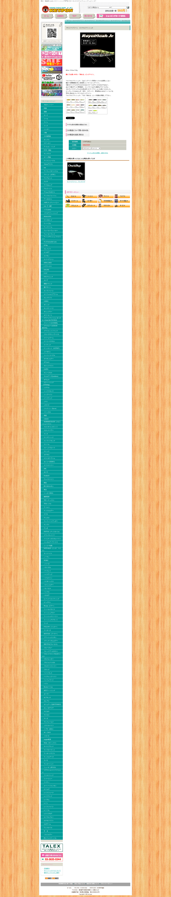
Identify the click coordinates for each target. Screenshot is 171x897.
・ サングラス (46, 153)
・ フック (45, 125)
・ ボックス (45, 139)
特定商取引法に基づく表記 (66, 883)
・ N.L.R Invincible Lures (49, 242)
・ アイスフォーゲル (48, 160)
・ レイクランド (47, 796)
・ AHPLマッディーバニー (50, 202)
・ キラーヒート (47, 315)
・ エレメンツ (46, 249)
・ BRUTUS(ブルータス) (49, 644)
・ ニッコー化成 (47, 545)
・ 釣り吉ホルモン (48, 486)
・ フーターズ (46, 630)
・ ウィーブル (46, 223)
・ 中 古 (45, 831)
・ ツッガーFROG (47, 493)
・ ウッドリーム (47, 227)
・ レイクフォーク (48, 792)
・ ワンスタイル (47, 827)
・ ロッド (45, 115)
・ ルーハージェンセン (49, 785)
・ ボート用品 (46, 157)
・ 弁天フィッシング (48, 690)
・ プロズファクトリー (49, 666)
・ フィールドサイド (48, 609)
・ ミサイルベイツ (48, 725)
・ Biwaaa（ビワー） (48, 606)
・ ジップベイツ (47, 394)
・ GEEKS (45, 301)
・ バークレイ (46, 571)
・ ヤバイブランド (48, 746)
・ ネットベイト (47, 553)
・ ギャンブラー (47, 312)
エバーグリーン (78, 20)
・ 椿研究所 (45, 496)
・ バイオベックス (48, 581)
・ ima (44, 167)
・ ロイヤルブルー (48, 817)
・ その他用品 (46, 136)
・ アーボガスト (47, 199)
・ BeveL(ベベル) (47, 687)
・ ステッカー (46, 143)
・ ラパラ (45, 760)
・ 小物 (44, 132)
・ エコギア (45, 252)
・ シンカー (45, 129)
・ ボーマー (45, 694)
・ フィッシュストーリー (50, 616)
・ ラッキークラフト (48, 753)
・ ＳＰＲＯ (45, 455)
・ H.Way (45, 245)
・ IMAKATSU (46, 216)
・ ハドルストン (47, 578)
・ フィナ (45, 623)
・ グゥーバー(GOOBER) (50, 323)
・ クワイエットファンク (50, 331)
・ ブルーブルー (47, 648)
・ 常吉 (44, 489)
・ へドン (45, 683)
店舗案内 (47, 868)
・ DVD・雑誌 (46, 150)
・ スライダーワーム (48, 458)
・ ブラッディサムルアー (50, 641)
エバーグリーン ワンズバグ (76, 181)
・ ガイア (45, 280)
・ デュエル (45, 517)
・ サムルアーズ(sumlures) (50, 376)
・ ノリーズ (45, 564)
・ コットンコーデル (48, 355)
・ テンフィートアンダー (50, 521)
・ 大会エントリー (48, 105)
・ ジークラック (47, 398)
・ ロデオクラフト (48, 820)
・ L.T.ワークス (47, 266)
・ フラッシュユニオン (49, 637)
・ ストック (45, 451)
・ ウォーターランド (48, 234)
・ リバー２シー (47, 778)
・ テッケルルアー (48, 510)
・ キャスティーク (48, 308)
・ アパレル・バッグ (48, 146)
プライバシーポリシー (106, 883)
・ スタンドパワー (48, 430)
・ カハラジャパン (48, 291)
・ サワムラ (45, 380)
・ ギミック (45, 305)
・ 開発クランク (47, 284)
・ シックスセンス (48, 391)
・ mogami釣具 (46, 739)
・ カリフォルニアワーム (50, 294)
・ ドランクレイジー (48, 535)
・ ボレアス (45, 701)
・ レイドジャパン (48, 806)
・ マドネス (45, 715)
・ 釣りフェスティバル (49, 838)
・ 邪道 (44, 415)
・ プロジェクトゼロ (48, 662)
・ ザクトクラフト (48, 366)
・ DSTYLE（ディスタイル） (51, 531)
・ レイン (45, 803)
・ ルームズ (45, 789)
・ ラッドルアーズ (48, 757)
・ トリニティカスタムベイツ (51, 538)
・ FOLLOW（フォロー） (50, 627)
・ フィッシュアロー (48, 613)
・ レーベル (45, 810)
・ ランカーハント (48, 764)
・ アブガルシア (47, 185)
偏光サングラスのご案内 (51, 872)
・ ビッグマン (46, 602)
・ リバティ (45, 782)
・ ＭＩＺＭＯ (46, 732)
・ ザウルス (45, 362)
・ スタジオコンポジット (50, 427)
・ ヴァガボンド (47, 220)
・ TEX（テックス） (48, 500)
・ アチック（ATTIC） (49, 174)
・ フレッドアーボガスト (50, 651)
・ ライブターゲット (48, 750)
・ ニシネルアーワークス (50, 542)
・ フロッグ (45, 669)
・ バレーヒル (46, 588)
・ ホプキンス (46, 697)
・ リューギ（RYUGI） (49, 767)
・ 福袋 (44, 112)
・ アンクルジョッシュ (49, 195)
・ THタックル (46, 503)
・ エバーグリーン (48, 259)
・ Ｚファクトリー (48, 465)
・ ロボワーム (46, 824)
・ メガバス (46, 736)
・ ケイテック (46, 345)
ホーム (69, 20)
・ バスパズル (46, 567)
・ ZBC (44, 469)
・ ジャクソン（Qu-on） (49, 408)
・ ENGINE (45, 270)
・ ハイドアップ (47, 574)
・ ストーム (45, 444)
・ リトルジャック (48, 775)
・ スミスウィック (48, 437)
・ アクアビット (47, 178)
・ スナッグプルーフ (48, 448)
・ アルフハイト (47, 188)
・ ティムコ (45, 507)
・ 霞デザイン (46, 287)
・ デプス (45, 514)
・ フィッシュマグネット (50, 620)
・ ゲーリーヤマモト (48, 341)
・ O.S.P (44, 273)
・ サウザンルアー (48, 359)
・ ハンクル (45, 592)
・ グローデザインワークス (50, 334)
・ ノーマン (45, 557)
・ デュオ (45, 528)
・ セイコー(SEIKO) (48, 462)
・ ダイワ (45, 472)
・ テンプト (45, 524)
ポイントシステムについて (52, 870)
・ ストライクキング (48, 441)
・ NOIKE (45, 560)
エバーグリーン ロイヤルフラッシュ (97, 20)
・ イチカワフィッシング (50, 213)
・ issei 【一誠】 (47, 206)
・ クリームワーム (48, 338)
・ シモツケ (45, 405)
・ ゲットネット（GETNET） (51, 348)
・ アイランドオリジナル (50, 171)
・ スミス (45, 434)
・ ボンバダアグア (48, 708)
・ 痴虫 (44, 483)
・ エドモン (45, 256)
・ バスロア (45, 595)
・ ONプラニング (47, 277)
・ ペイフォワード (48, 680)
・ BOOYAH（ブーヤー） (50, 634)
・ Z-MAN (45, 419)
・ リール (45, 119)
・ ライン (45, 122)
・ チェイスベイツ (48, 479)
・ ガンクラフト (47, 298)
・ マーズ (45, 718)
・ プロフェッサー (48, 659)
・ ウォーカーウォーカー (50, 230)
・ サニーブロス (47, 373)
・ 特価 (44, 108)
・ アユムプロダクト (48, 192)
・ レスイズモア (47, 813)
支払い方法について (79, 883)
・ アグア (45, 181)
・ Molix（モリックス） (49, 743)
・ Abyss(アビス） (48, 164)
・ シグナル (45, 387)
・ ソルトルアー (47, 834)
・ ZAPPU (45, 369)
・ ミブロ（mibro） (48, 729)
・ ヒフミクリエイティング (50, 599)
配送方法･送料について (93, 883)
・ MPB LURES (47, 263)
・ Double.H (45, 476)
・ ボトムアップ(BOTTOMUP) (51, 704)
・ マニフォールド (48, 722)
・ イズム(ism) (46, 209)
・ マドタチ (45, 711)
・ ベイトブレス (47, 673)
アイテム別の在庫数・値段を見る (97, 153)
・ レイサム (45, 799)
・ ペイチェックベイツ (49, 676)
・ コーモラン (46, 352)
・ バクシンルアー (48, 585)
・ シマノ (45, 401)
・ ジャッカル (46, 412)
